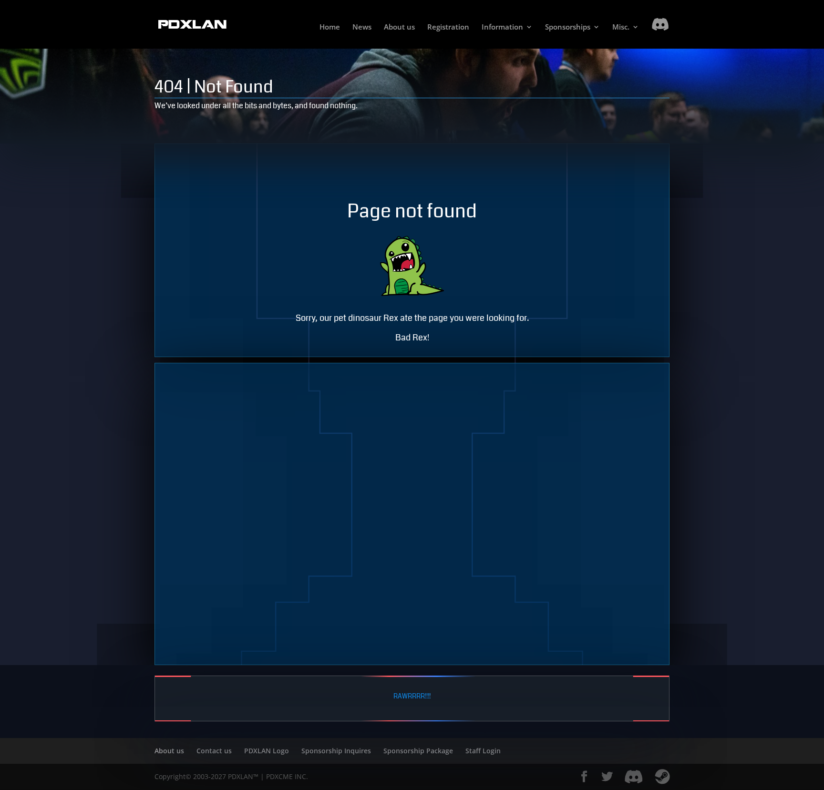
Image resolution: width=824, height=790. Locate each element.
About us (399, 27)
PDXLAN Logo (266, 750)
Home (329, 27)
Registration (448, 27)
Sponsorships (567, 27)
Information (502, 27)
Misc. (620, 27)
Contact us (214, 750)
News (361, 27)
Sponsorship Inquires (336, 750)
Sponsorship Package (418, 750)
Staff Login (483, 750)
